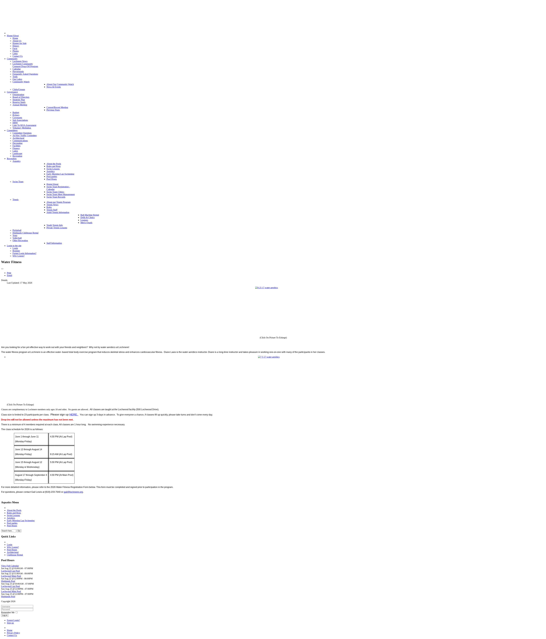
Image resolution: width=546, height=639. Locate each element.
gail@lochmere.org (73, 492)
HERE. (73, 414)
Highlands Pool (8, 581)
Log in (4, 615)
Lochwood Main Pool (11, 576)
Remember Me (8, 612)
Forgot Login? (13, 620)
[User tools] (2, 268)
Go (19, 531)
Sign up (10, 623)
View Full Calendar (10, 566)
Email (9, 275)
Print (9, 273)
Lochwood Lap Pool (10, 571)
